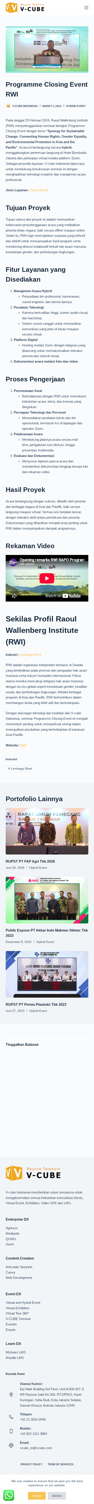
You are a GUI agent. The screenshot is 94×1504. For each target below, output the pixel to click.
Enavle (11, 1330)
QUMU (11, 1239)
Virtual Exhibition (17, 1308)
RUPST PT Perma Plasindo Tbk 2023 (36, 1004)
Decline (57, 1495)
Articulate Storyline (19, 1267)
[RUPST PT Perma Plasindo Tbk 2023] (47, 974)
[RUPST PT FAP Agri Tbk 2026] (47, 831)
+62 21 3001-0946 (33, 1419)
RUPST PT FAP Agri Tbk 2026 (30, 861)
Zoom (10, 1244)
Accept (36, 1495)
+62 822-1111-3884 (33, 1434)
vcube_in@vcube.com (36, 1448)
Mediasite (12, 1233)
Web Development (19, 1277)
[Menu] (86, 8)
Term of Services (60, 1464)
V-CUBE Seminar (18, 1319)
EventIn (11, 1324)
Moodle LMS (15, 1358)
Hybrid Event (76, 106)
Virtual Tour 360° (17, 1313)
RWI (23, 745)
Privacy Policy (31, 1464)
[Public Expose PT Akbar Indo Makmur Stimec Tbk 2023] (47, 900)
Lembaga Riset (30, 654)
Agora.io (11, 1228)
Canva (10, 1272)
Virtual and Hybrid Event (23, 1302)
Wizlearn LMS (16, 1352)
